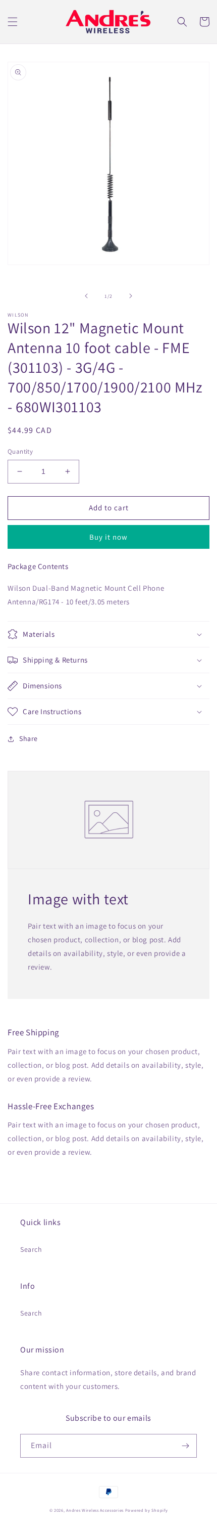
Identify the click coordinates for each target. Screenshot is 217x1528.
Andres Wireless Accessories (95, 1510)
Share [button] (28, 738)
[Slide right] (131, 296)
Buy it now (108, 537)
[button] (13, 22)
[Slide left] (86, 296)
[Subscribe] (185, 1446)
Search (31, 1249)
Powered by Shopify (146, 1510)
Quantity (20, 451)
